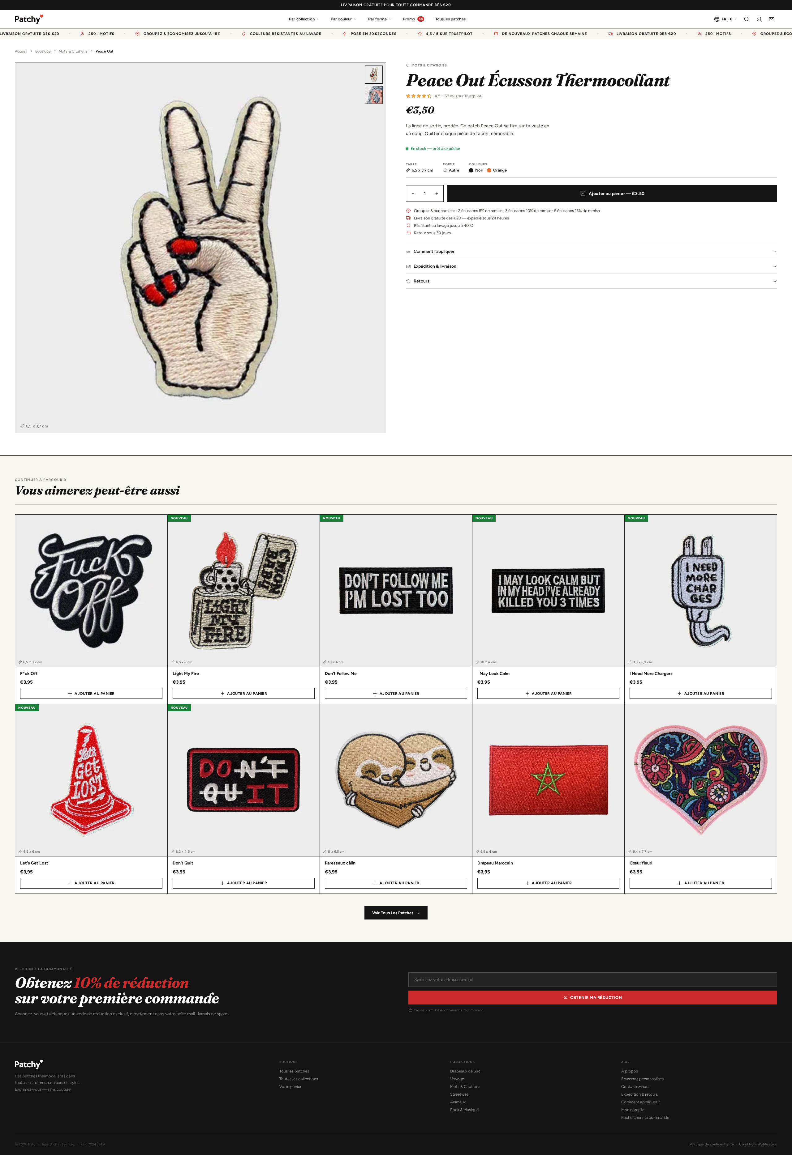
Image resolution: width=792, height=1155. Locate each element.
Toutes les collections (298, 1078)
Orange (500, 170)
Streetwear (460, 1094)
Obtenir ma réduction (596, 997)
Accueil (21, 51)
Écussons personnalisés (642, 1078)
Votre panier (290, 1086)
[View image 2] (374, 95)
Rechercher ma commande (645, 1117)
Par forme (377, 19)
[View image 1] (374, 74)
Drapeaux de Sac (465, 1071)
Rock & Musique (464, 1109)
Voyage (457, 1078)
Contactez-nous (635, 1086)
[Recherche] (746, 19)
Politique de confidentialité (712, 1144)
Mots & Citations (73, 51)
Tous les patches (450, 19)
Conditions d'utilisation (758, 1144)
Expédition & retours (639, 1094)
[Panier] (771, 19)
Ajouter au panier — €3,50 (617, 193)
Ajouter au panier (94, 693)
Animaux (458, 1102)
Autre (454, 170)
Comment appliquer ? (640, 1102)
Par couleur (341, 19)
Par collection (302, 19)
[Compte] (759, 19)
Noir (479, 170)
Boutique (43, 51)
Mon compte (632, 1109)
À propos (629, 1071)
